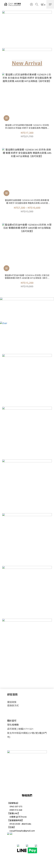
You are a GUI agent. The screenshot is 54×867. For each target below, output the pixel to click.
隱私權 (10, 724)
